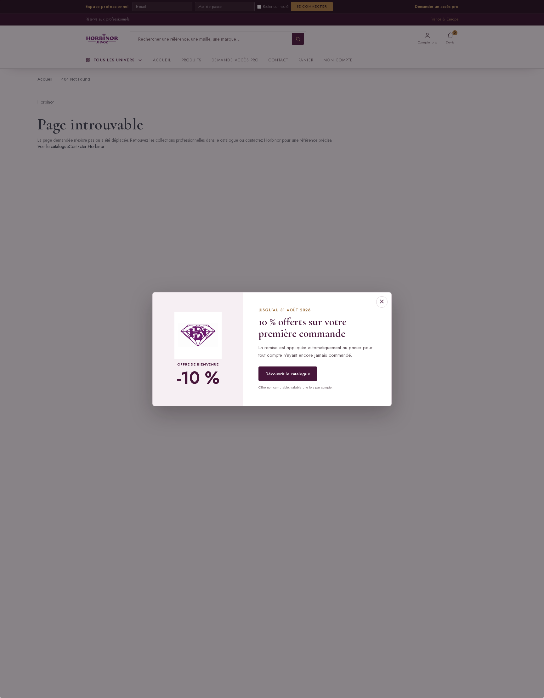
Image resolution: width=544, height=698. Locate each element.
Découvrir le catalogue (287, 374)
